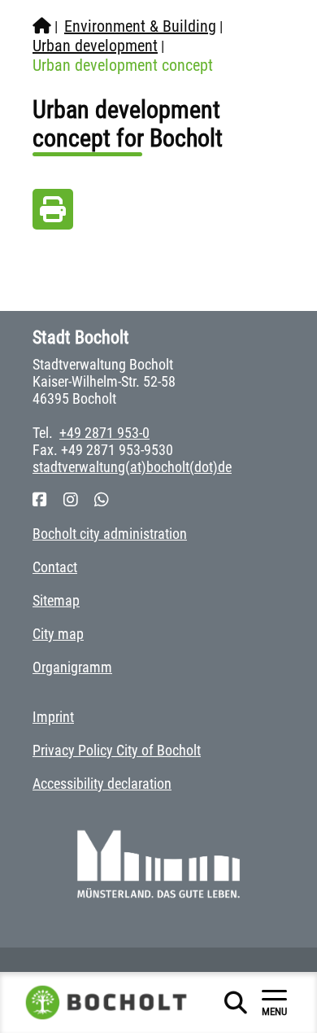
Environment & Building (140, 26)
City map (58, 633)
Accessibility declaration (102, 783)
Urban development (95, 45)
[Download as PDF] (53, 213)
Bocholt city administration (110, 533)
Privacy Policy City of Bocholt (117, 750)
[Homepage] (42, 26)
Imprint (53, 716)
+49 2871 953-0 (104, 432)
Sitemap (56, 600)
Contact (55, 567)
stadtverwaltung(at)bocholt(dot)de (132, 466)
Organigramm (72, 667)
